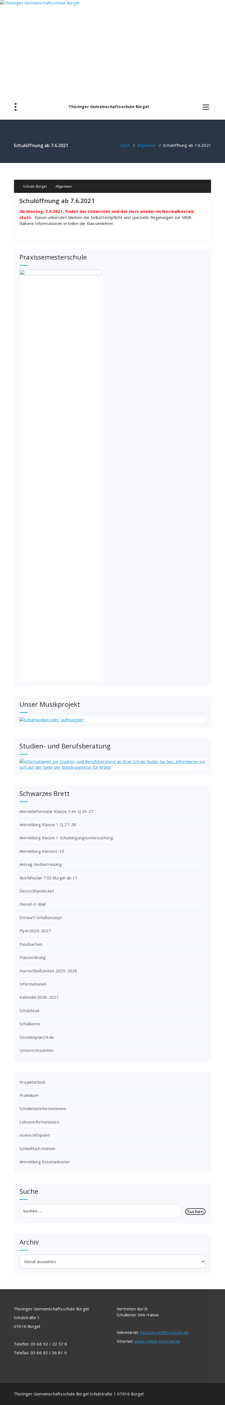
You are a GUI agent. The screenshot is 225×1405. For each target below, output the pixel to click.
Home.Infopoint (34, 1135)
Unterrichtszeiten (36, 1050)
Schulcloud (29, 1010)
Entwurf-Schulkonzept (40, 917)
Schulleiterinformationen (42, 1108)
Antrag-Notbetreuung (40, 864)
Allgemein (146, 145)
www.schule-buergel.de (157, 1341)
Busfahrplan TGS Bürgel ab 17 (48, 877)
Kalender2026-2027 (39, 997)
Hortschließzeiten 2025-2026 (48, 970)
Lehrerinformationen (39, 1122)
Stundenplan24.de (36, 1037)
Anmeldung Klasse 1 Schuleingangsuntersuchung (66, 837)
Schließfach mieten (37, 1148)
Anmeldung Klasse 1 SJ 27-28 (47, 824)
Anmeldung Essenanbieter (44, 1161)
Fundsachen (30, 944)
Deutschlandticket (36, 891)
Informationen (33, 984)
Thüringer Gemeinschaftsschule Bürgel (109, 107)
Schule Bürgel (34, 186)
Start (125, 145)
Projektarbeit (32, 1082)
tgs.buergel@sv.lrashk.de (164, 1332)
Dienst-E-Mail (32, 904)
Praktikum (29, 1095)
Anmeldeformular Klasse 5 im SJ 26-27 (56, 811)
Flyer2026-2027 (35, 930)
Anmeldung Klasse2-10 (41, 851)
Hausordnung (32, 957)
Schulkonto (29, 1023)
